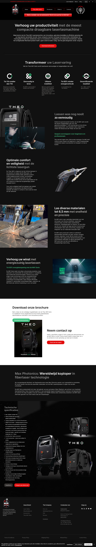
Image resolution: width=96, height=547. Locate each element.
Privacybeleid (18, 545)
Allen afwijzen (78, 544)
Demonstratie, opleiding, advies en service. (9, 514)
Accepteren (88, 544)
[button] (43, 147)
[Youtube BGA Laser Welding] (91, 508)
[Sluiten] (94, 544)
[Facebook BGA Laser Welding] (88, 508)
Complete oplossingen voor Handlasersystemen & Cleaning (9, 511)
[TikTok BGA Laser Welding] (86, 508)
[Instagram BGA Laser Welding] (84, 508)
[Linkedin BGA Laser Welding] (82, 508)
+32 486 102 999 (67, 522)
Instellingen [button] (70, 544)
